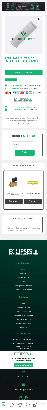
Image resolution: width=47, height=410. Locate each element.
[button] (39, 19)
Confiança (23, 281)
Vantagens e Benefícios (23, 286)
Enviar (25, 152)
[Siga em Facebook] (21, 398)
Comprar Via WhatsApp (23, 365)
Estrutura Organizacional (23, 290)
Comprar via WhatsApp (23, 72)
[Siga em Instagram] (26, 398)
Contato (23, 269)
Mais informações (11, 80)
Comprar (13, 201)
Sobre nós (23, 273)
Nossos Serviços (23, 277)
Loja (23, 303)
